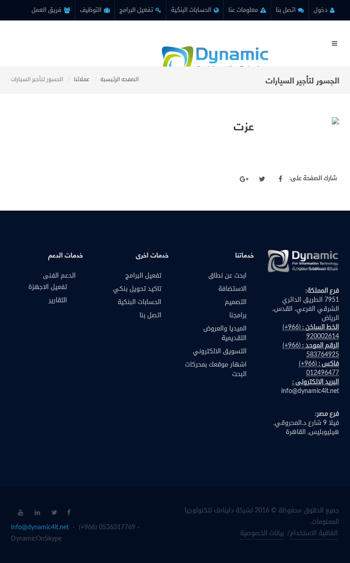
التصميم (236, 302)
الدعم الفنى (59, 276)
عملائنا (81, 79)
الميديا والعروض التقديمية (225, 333)
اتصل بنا (286, 10)
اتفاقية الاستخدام (314, 533)
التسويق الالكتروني (220, 351)
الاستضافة (232, 289)
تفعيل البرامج (136, 10)
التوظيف (91, 10)
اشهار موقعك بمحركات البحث (216, 369)
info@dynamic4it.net (310, 391)
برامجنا (238, 315)
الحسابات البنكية (192, 10)
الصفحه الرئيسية (119, 79)
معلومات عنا (243, 10)
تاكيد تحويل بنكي (137, 289)
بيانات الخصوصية (262, 533)
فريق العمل (47, 10)
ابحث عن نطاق (227, 276)
